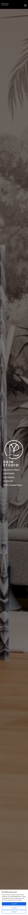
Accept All (14, 903)
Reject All (14, 911)
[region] (14, 902)
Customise (14, 907)
